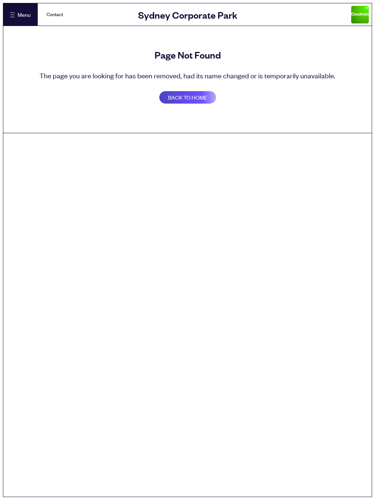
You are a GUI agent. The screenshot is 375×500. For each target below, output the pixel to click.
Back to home (187, 97)
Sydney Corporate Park (187, 14)
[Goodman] (360, 14)
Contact (55, 14)
